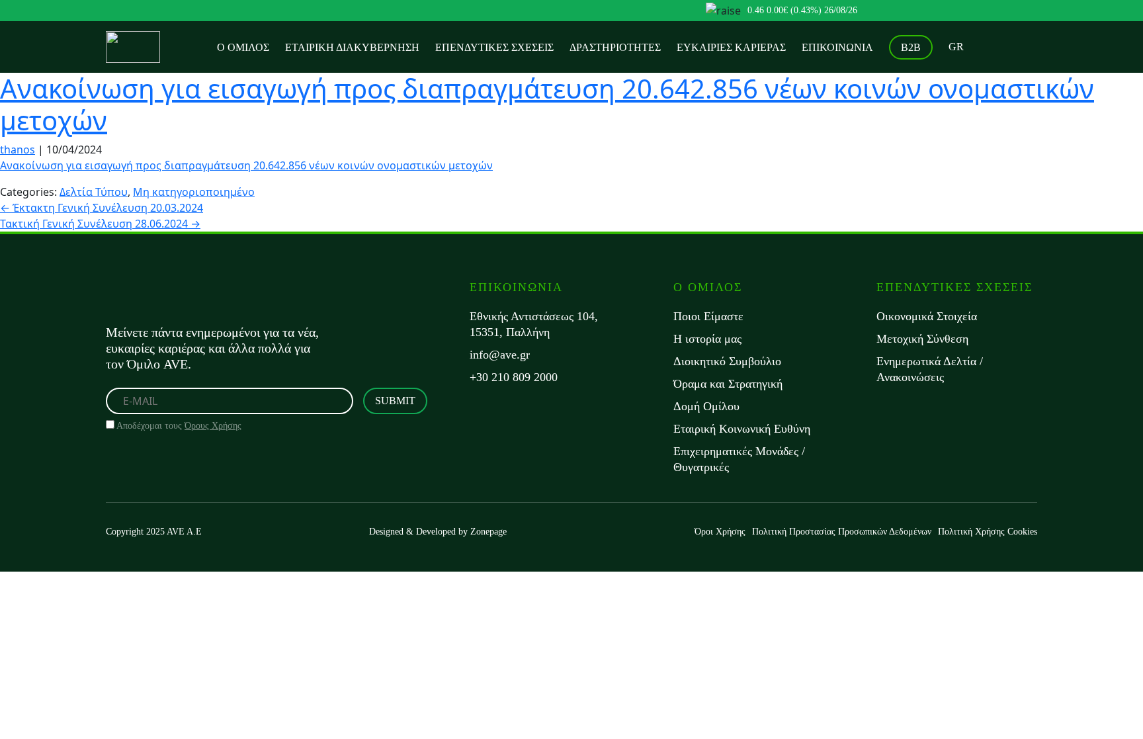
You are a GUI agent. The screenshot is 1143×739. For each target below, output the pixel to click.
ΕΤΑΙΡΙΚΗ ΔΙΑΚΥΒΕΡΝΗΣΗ (352, 47)
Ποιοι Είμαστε (708, 316)
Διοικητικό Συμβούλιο (727, 361)
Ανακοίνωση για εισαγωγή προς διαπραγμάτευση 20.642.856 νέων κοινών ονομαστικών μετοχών (547, 104)
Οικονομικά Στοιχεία (926, 316)
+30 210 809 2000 (514, 377)
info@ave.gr (500, 354)
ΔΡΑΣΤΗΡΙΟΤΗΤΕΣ (615, 47)
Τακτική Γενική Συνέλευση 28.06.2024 (100, 223)
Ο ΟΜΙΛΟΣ (243, 47)
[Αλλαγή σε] (956, 47)
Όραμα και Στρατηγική (728, 383)
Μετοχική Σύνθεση (922, 338)
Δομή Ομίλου (706, 406)
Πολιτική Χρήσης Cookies (987, 532)
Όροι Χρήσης (720, 532)
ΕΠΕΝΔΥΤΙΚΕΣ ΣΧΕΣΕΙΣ (494, 47)
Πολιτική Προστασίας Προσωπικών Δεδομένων (841, 532)
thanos (17, 149)
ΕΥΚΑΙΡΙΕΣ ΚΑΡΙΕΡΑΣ (731, 47)
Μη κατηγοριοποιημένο (194, 192)
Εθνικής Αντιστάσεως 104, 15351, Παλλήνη (534, 324)
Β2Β (911, 47)
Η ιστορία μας (707, 338)
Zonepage (488, 532)
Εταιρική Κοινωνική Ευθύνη (741, 428)
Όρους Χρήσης (213, 426)
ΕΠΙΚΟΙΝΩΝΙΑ (837, 47)
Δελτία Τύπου (94, 192)
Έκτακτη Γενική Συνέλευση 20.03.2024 (101, 207)
